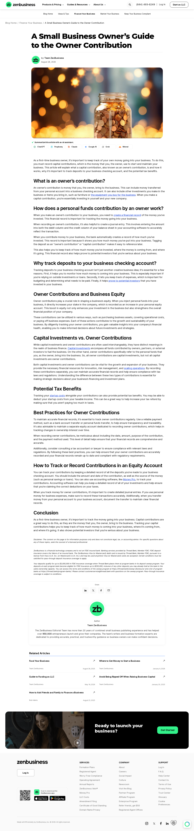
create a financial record (127, 215)
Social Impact (125, 776)
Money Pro (129, 479)
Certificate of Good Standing (92, 806)
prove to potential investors (124, 281)
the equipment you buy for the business (113, 195)
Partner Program (127, 793)
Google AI (93, 147)
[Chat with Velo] (187, 824)
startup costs (57, 396)
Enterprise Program (128, 801)
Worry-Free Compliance (90, 776)
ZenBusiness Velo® (88, 789)
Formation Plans (87, 767)
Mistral (125, 147)
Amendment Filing (88, 801)
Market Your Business (109, 14)
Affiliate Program (127, 797)
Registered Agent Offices (131, 810)
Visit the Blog (125, 789)
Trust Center (164, 793)
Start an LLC (179, 4)
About (122, 767)
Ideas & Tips (63, 14)
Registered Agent (87, 772)
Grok (108, 147)
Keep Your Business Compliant (137, 14)
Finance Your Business (30, 23)
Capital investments (79, 348)
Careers (123, 772)
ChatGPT (41, 147)
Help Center (164, 776)
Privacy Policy (165, 789)
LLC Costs (84, 797)
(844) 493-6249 (145, 4)
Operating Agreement (89, 780)
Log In (26, 772)
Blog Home (48, 14)
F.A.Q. (161, 772)
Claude (74, 147)
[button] (77, 743)
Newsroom (124, 784)
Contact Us (163, 780)
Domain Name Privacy (89, 810)
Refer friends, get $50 (129, 806)
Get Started (167, 730)
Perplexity (58, 147)
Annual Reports (86, 784)
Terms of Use (164, 784)
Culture (122, 780)
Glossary (162, 797)
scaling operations (134, 368)
